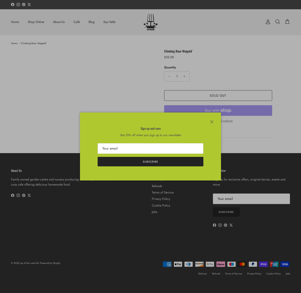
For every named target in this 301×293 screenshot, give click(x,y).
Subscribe (150, 162)
